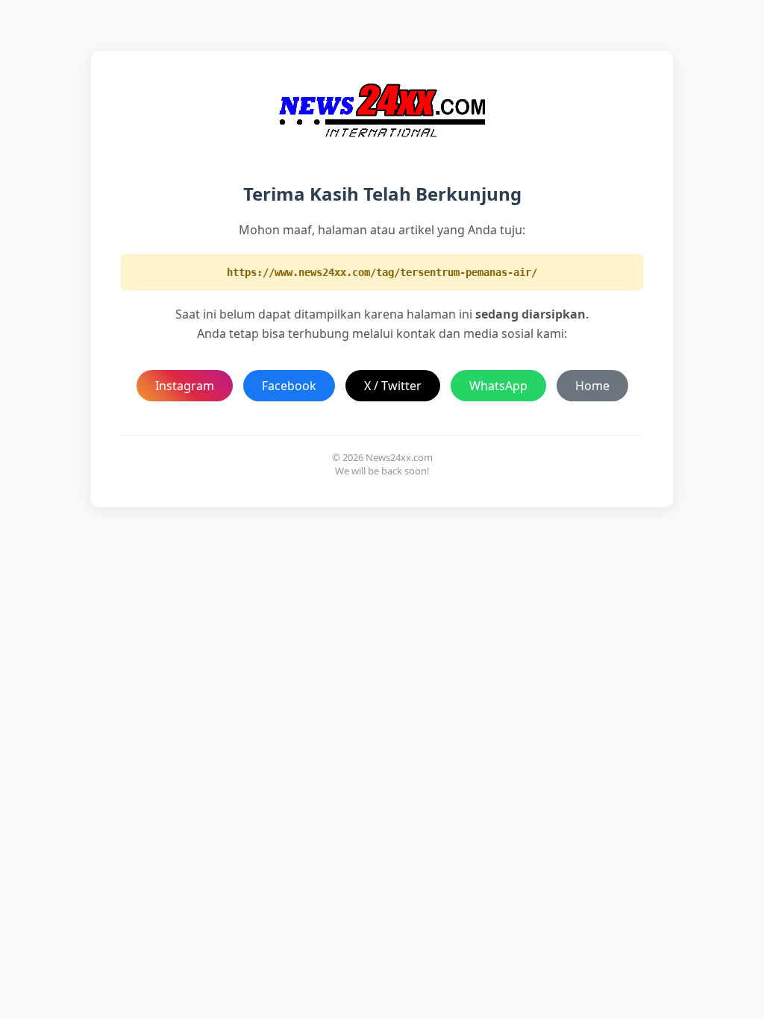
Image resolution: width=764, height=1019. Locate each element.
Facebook (289, 385)
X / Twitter (393, 385)
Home (592, 385)
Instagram (184, 385)
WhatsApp (498, 385)
